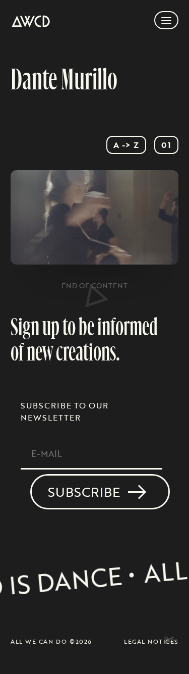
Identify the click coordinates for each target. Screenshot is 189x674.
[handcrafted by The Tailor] (168, 641)
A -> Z (126, 145)
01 (166, 145)
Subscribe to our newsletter (64, 411)
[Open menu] (166, 20)
